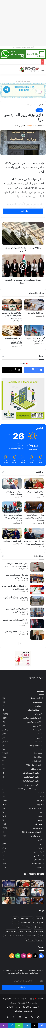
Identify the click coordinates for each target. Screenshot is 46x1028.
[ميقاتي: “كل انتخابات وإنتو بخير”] (37, 635)
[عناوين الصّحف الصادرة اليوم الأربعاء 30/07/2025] (12, 330)
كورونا (38, 737)
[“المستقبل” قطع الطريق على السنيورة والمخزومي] (37, 612)
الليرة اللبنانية (25, 922)
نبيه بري (40, 940)
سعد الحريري (38, 931)
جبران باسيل (39, 927)
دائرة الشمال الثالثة (31, 781)
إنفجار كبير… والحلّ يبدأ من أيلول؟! (15, 597)
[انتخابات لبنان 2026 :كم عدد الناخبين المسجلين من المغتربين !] (37, 567)
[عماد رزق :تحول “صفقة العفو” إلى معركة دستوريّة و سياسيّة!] (34, 507)
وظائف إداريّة (33, 710)
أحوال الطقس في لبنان (32, 718)
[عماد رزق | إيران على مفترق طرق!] (8, 892)
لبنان (41, 935)
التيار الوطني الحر (26, 918)
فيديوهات (39, 848)
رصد (41, 812)
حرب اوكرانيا (36, 836)
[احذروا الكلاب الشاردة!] (34, 304)
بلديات (40, 793)
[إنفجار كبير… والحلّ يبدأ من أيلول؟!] (37, 601)
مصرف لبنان (20, 935)
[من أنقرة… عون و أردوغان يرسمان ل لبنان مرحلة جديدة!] (12, 507)
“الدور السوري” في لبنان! (12, 541)
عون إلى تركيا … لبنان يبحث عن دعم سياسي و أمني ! (34, 542)
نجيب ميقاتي (30, 940)
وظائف (38, 706)
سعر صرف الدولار (25, 931)
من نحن (17, 1007)
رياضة (40, 816)
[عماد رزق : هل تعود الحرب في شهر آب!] (23, 900)
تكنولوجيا (39, 804)
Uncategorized (37, 698)
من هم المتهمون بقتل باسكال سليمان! (25, 62)
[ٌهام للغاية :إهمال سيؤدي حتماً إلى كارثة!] (34, 330)
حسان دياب (18, 927)
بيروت (16, 922)
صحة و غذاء (38, 824)
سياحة (40, 820)
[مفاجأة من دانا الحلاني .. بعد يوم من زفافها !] (23, 892)
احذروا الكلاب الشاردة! (35, 313)
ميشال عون (8, 935)
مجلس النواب (31, 935)
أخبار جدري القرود (34, 722)
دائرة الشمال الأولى (31, 777)
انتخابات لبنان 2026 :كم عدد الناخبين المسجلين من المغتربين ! (16, 565)
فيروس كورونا (11, 931)
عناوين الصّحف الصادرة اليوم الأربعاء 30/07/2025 (13, 340)
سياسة (38, 733)
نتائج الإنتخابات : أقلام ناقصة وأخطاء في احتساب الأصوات (15, 587)
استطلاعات (36, 761)
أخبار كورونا (36, 726)
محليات (22, 104)
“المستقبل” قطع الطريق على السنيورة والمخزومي (17, 610)
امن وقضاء (36, 730)
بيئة (41, 796)
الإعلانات (10, 1007)
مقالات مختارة (37, 863)
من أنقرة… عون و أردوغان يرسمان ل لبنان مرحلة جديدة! (12, 518)
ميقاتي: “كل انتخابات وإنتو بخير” (16, 631)
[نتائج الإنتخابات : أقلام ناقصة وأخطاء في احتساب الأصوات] (37, 589)
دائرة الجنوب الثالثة (31, 773)
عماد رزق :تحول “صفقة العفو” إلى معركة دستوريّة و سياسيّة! (34, 518)
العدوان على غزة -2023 (31, 832)
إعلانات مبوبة (38, 702)
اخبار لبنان (30, 104)
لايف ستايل (38, 852)
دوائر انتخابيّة (36, 769)
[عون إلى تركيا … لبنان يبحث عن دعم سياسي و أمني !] (34, 533)
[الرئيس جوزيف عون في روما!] (34, 483)
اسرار (40, 749)
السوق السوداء (38, 922)
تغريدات (40, 800)
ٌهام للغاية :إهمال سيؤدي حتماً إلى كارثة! (35, 339)
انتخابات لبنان (38, 757)
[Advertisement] (23, 23)
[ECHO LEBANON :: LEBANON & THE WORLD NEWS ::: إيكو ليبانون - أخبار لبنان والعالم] (29, 69)
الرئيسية (38, 104)
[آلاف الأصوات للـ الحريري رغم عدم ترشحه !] (37, 623)
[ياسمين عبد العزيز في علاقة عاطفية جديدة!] (8, 900)
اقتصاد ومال (38, 753)
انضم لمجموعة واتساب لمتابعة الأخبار (23, 47)
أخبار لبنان (39, 918)
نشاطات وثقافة (35, 745)
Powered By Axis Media (27, 1003)
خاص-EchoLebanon (35, 808)
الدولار (15, 918)
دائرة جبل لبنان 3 (32, 785)
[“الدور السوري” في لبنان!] (12, 533)
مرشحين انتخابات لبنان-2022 (29, 789)
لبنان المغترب (38, 856)
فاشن (40, 840)
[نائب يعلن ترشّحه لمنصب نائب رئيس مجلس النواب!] (37, 578)
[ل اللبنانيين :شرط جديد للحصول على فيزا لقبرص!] (8, 883)
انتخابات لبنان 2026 (33, 765)
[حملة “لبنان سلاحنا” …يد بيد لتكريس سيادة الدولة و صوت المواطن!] (12, 304)
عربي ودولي (38, 828)
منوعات (40, 867)
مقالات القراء (38, 859)
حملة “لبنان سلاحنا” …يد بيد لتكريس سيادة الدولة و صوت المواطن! (12, 315)
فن (41, 844)
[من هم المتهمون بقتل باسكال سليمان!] (12, 483)
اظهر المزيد (23, 211)
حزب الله (28, 927)
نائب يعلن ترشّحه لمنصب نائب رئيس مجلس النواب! (17, 576)
